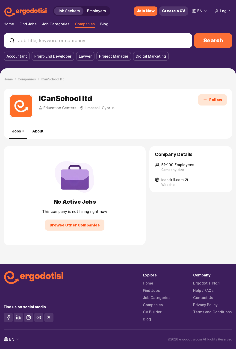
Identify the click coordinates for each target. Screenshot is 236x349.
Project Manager (113, 56)
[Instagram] (28, 317)
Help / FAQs (203, 290)
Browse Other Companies (75, 225)
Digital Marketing (151, 56)
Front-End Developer (52, 56)
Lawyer (85, 56)
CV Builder (152, 312)
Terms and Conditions (212, 312)
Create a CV (173, 11)
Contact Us (203, 298)
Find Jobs (28, 24)
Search (213, 40)
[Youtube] (38, 317)
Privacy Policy (205, 305)
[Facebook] (8, 317)
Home (9, 24)
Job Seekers (69, 11)
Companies (85, 24)
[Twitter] (48, 317)
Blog (104, 24)
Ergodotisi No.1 (206, 283)
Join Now (146, 11)
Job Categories (55, 24)
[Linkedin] (18, 317)
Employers (96, 11)
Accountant (16, 56)
